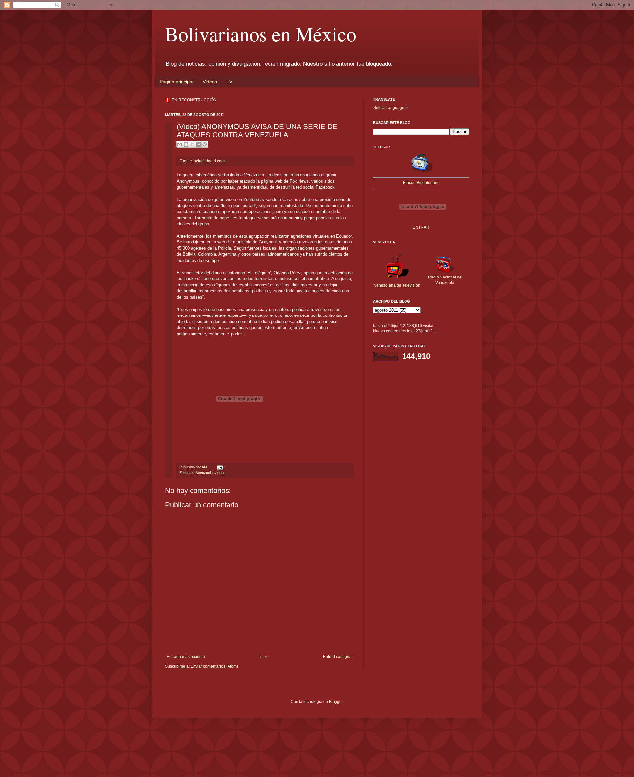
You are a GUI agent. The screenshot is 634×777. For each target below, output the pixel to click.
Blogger (336, 701)
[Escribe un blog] (186, 144)
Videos (210, 81)
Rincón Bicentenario (421, 182)
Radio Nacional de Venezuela (445, 280)
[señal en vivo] (421, 172)
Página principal (176, 81)
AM (205, 467)
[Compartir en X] (192, 144)
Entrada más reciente (186, 656)
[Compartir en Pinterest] (204, 144)
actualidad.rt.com (209, 161)
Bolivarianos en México (260, 33)
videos (220, 473)
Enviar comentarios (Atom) (214, 666)
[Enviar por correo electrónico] (179, 144)
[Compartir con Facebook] (198, 144)
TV (229, 81)
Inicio (264, 656)
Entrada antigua (337, 656)
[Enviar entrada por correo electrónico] (219, 467)
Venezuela (204, 473)
